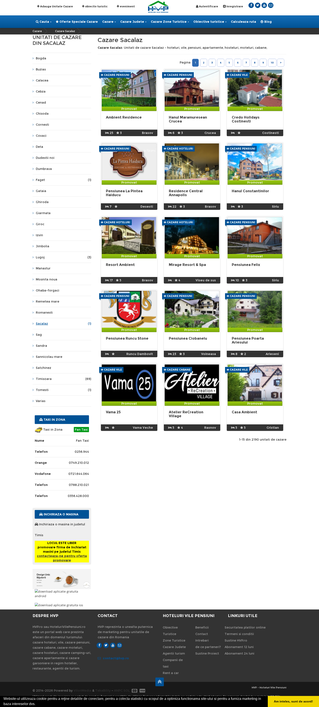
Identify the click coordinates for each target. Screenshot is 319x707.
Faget (63, 180)
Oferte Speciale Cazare (78, 22)
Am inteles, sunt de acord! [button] (293, 701)
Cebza (41, 91)
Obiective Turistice (170, 631)
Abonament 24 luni (239, 653)
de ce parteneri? (208, 647)
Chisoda (42, 114)
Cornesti (42, 125)
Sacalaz (63, 324)
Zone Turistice (174, 640)
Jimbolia (42, 246)
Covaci (41, 136)
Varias (40, 401)
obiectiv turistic (96, 6)
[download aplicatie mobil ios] (62, 605)
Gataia (41, 191)
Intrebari (202, 640)
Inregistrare (234, 6)
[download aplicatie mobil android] (62, 593)
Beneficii (202, 627)
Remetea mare (47, 301)
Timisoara (63, 379)
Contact (201, 634)
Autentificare (208, 6)
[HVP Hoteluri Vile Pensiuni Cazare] (158, 6)
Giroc (40, 224)
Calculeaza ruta (243, 22)
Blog (267, 22)
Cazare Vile (238, 75)
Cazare (107, 22)
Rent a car (171, 673)
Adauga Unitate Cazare (56, 6)
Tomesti (63, 390)
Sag (39, 335)
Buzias (41, 69)
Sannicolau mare (49, 357)
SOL (126, 690)
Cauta (44, 22)
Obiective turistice (208, 22)
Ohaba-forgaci (47, 290)
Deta (39, 147)
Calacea (42, 80)
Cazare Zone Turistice (169, 22)
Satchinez (43, 368)
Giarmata (43, 213)
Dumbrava (44, 169)
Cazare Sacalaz (65, 31)
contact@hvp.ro (116, 658)
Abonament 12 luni (239, 647)
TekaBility (103, 690)
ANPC (118, 690)
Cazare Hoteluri (179, 148)
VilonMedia (82, 690)
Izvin (39, 235)
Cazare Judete (132, 22)
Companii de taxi (173, 663)
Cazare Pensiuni (116, 75)
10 (272, 62)
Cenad (41, 102)
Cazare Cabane (178, 369)
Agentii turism (174, 653)
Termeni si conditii (239, 634)
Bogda (41, 58)
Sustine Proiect (207, 653)
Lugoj (63, 257)
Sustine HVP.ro (236, 640)
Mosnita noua (46, 279)
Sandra (41, 346)
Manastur (43, 268)
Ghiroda (42, 202)
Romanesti (44, 312)
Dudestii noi (45, 158)
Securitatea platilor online (245, 627)
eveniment (127, 6)
